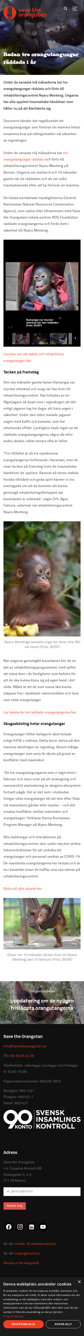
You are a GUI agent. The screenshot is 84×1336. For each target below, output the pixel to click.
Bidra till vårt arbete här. (22, 888)
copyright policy (27, 1253)
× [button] (79, 1282)
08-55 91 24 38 (22, 1056)
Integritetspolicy (13, 1316)
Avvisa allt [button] (63, 1324)
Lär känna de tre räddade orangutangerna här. (40, 712)
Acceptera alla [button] (23, 1324)
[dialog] (42, 1306)
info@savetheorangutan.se (24, 1046)
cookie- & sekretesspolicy (35, 1243)
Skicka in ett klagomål (21, 1263)
